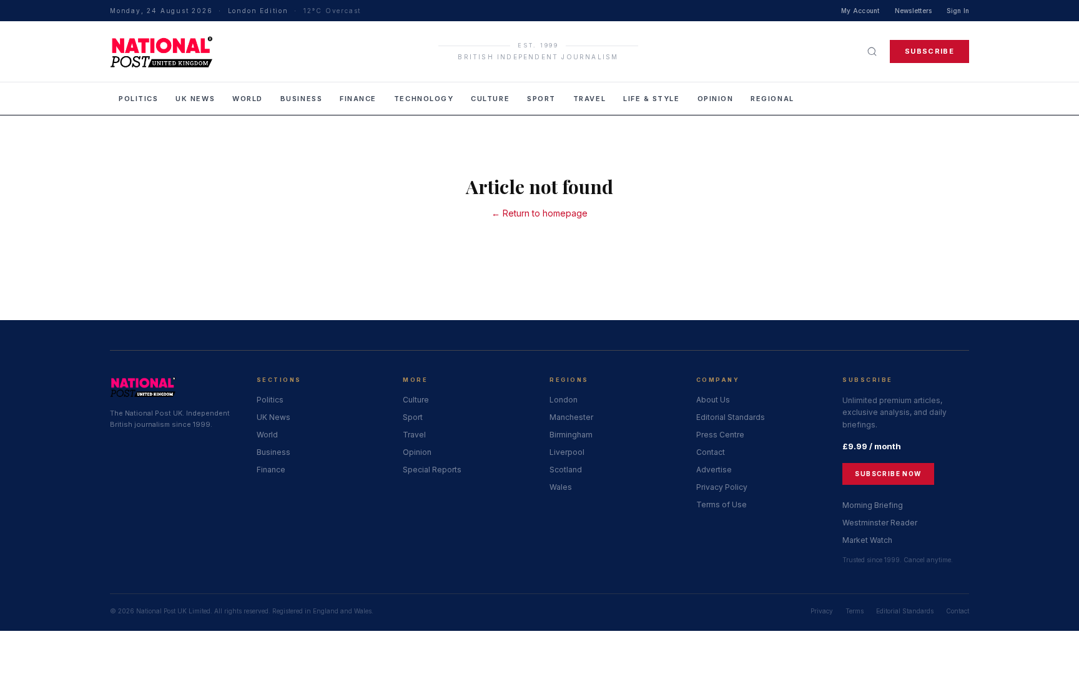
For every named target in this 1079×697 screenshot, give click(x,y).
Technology (423, 98)
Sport (541, 98)
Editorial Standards (730, 417)
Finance (358, 98)
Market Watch (867, 540)
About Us (713, 399)
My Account (860, 10)
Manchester (571, 417)
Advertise (714, 469)
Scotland (565, 469)
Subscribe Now (888, 473)
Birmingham (571, 434)
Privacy (821, 611)
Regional (772, 98)
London (563, 399)
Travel (589, 98)
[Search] (872, 51)
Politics (138, 98)
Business (301, 98)
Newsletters (913, 10)
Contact (710, 452)
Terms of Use (721, 504)
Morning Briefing (872, 505)
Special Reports (432, 469)
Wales (560, 487)
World (247, 98)
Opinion (715, 98)
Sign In (958, 10)
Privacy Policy (721, 487)
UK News (195, 98)
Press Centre (720, 434)
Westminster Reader (879, 522)
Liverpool (566, 452)
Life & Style (651, 98)
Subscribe (929, 51)
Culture (490, 98)
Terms (854, 611)
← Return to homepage (539, 213)
